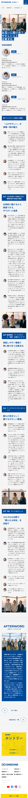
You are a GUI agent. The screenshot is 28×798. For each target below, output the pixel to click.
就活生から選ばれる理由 (7, 774)
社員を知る (9, 7)
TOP (3, 7)
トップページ (5, 769)
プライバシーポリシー (6, 780)
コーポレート (4, 782)
